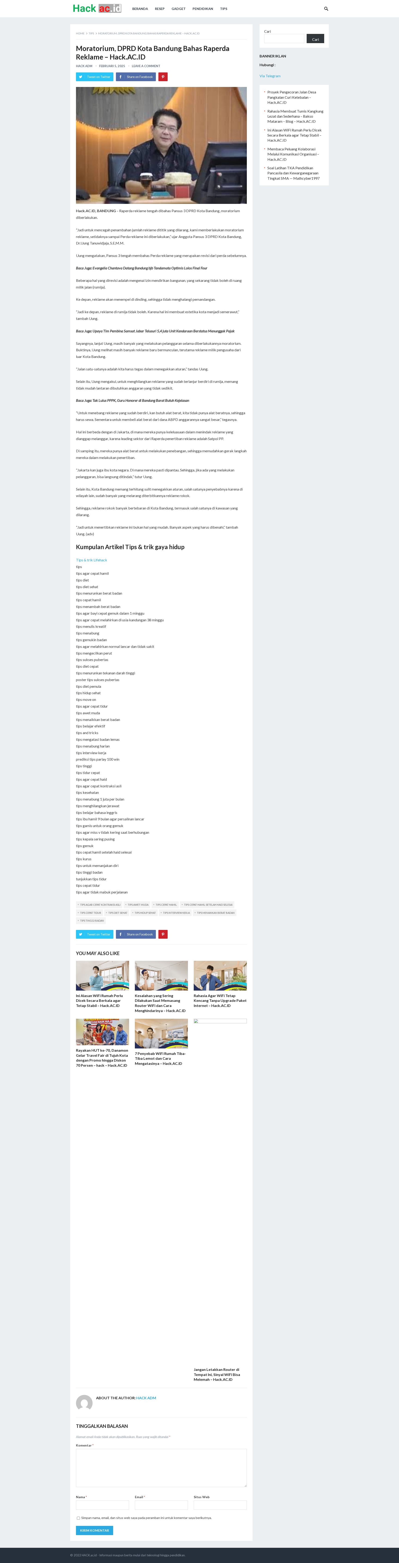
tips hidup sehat (145, 912)
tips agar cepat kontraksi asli (100, 904)
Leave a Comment (146, 66)
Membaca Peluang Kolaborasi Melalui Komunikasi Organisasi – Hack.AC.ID (293, 154)
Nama (81, 1497)
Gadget (179, 9)
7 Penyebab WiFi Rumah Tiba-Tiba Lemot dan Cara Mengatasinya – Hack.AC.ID (160, 1058)
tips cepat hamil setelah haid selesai (208, 904)
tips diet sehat (117, 912)
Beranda (140, 9)
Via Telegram (270, 76)
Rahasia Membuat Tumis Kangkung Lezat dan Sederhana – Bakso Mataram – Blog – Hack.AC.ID (295, 116)
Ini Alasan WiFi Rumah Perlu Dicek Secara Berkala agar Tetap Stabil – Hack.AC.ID (99, 1000)
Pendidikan (203, 9)
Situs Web (201, 1497)
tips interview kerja (176, 912)
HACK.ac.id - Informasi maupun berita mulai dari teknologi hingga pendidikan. (133, 1555)
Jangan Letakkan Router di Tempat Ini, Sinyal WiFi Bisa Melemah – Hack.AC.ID (217, 1374)
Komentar (85, 1445)
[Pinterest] (163, 76)
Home (80, 33)
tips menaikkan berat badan (216, 912)
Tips (223, 9)
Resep (160, 9)
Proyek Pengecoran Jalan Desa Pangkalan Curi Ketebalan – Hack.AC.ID (291, 97)
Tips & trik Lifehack (91, 560)
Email (140, 1497)
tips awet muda (138, 904)
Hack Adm (84, 66)
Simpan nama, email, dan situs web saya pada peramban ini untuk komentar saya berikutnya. (146, 1518)
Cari (267, 31)
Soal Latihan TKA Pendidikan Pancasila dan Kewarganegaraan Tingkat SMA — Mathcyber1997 (293, 173)
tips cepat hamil (166, 904)
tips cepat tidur (90, 912)
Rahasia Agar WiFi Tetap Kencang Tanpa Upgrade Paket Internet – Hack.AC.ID (220, 1000)
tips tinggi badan (92, 920)
